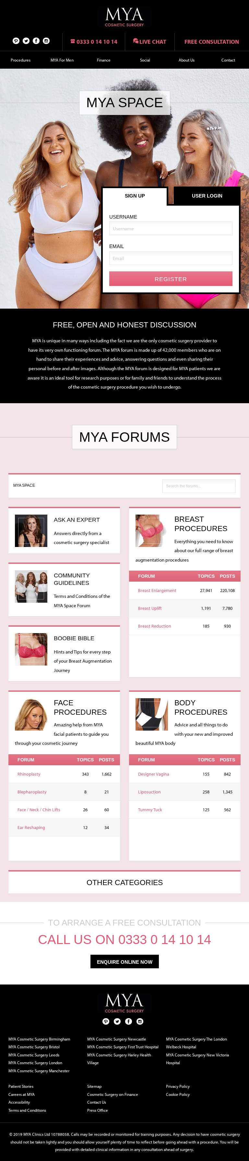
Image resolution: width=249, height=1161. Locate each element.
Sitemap (94, 1086)
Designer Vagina (153, 774)
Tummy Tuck (150, 810)
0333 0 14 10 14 (97, 41)
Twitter (26, 40)
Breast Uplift (150, 608)
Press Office (97, 1110)
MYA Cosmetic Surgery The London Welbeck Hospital (196, 1043)
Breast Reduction (154, 626)
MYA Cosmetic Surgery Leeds (33, 1054)
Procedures (20, 60)
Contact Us (96, 1102)
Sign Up (135, 196)
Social (145, 60)
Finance (104, 60)
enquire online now (124, 962)
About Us (187, 60)
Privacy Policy (178, 1086)
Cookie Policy (178, 1094)
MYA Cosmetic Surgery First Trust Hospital (123, 1046)
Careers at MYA (21, 1094)
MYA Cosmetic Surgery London (35, 1062)
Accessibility (19, 1102)
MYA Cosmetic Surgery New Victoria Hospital (197, 1058)
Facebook (36, 40)
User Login (207, 196)
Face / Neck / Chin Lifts (39, 810)
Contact (228, 60)
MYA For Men (62, 60)
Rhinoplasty (29, 774)
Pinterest (16, 40)
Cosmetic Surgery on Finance (112, 1094)
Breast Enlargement (157, 590)
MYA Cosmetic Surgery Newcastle (116, 1038)
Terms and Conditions (27, 1110)
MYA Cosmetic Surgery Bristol (34, 1046)
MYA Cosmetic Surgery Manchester (38, 1070)
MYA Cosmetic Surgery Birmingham (39, 1038)
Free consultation (211, 41)
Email (116, 246)
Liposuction (149, 792)
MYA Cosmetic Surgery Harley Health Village (119, 1058)
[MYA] (124, 17)
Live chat (152, 41)
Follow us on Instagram (46, 40)
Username (123, 217)
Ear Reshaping (31, 827)
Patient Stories (20, 1086)
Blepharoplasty (32, 792)
